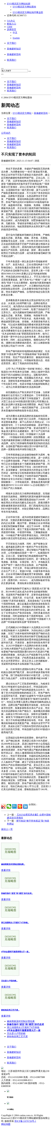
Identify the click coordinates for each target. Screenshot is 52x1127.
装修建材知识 (14, 48)
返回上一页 (7, 829)
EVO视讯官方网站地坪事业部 (28, 12)
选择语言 (11, 29)
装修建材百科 (14, 54)
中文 (15, 32)
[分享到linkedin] (25, 806)
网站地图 (5, 1124)
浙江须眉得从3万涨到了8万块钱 (23, 1027)
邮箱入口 (11, 24)
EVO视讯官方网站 (22, 113)
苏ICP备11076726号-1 (25, 1121)
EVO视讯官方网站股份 (24, 7)
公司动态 (5, 133)
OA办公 (11, 21)
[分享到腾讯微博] (14, 806)
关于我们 (11, 43)
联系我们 (11, 60)
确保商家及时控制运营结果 (21, 1021)
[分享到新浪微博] (3, 806)
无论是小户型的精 (16, 1033)
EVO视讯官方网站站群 (18, 3)
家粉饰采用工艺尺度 (17, 1036)
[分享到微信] (9, 806)
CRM (9, 26)
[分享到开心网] (20, 806)
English (16, 38)
